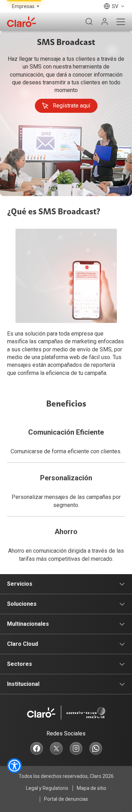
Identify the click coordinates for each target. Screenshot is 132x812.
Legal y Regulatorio (47, 788)
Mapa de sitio (91, 788)
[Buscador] (89, 22)
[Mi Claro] (104, 22)
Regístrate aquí (71, 105)
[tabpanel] (66, 113)
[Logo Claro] (21, 22)
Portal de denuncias (66, 799)
